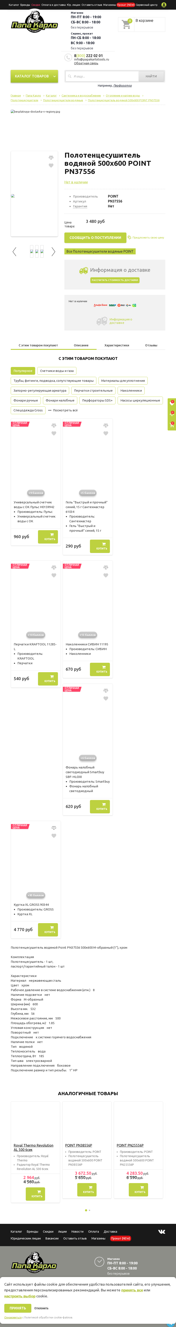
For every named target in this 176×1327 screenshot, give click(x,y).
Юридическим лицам (26, 1238)
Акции (62, 1231)
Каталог (14, 4)
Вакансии (52, 1238)
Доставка (110, 1231)
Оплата (93, 1231)
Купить (49, 539)
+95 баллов (36, 895)
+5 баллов (87, 492)
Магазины (98, 1238)
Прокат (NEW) (126, 4)
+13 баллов (88, 634)
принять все (132, 1290)
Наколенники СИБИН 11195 (87, 644)
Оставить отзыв (92, 4)
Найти (151, 76)
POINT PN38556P (78, 1145)
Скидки (48, 1231)
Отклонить (41, 1308)
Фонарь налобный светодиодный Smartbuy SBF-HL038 (85, 772)
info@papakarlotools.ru (91, 59)
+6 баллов (87, 757)
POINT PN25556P (130, 1145)
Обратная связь (86, 63)
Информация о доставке (120, 321)
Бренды (25, 4)
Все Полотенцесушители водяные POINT (100, 251)
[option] (35, 1152)
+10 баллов (36, 634)
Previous (15, 251)
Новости (77, 1231)
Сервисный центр (147, 4)
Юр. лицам (73, 4)
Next (53, 251)
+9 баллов (36, 492)
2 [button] (89, 1210)
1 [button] (86, 1210)
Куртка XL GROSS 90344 (31, 904)
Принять (18, 1308)
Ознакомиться (13, 1317)
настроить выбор (19, 1296)
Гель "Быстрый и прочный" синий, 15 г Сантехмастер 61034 (87, 506)
